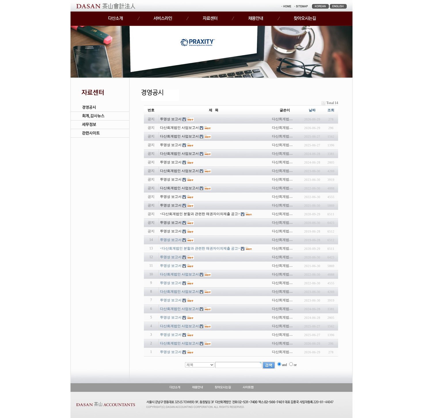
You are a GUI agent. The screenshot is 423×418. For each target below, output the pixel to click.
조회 (330, 110)
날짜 (312, 110)
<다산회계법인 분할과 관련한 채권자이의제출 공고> (200, 248)
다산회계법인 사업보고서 (179, 274)
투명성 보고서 (171, 240)
